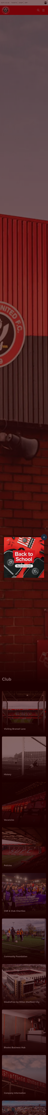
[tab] (44, 537)
